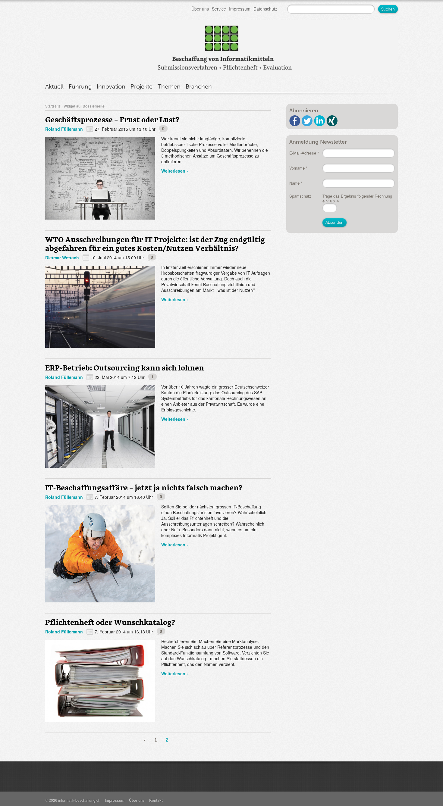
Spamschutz (300, 196)
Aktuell (54, 86)
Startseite (53, 105)
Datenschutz (265, 9)
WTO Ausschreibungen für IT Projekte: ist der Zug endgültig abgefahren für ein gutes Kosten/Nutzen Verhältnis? (155, 243)
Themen (169, 86)
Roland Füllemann (64, 129)
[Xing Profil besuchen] (332, 120)
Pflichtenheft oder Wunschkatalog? (110, 622)
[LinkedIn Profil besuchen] (319, 120)
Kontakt (156, 800)
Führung (80, 86)
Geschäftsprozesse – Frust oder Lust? (112, 119)
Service (219, 9)
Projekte (141, 86)
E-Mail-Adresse (304, 153)
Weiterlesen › (174, 171)
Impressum (239, 9)
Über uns (200, 9)
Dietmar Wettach (62, 258)
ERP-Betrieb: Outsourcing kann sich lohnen (124, 367)
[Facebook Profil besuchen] (294, 120)
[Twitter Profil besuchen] (307, 120)
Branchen (199, 86)
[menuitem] (145, 741)
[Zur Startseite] (221, 46)
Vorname (298, 168)
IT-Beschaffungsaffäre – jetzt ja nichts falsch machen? (143, 487)
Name (295, 183)
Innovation (111, 86)
